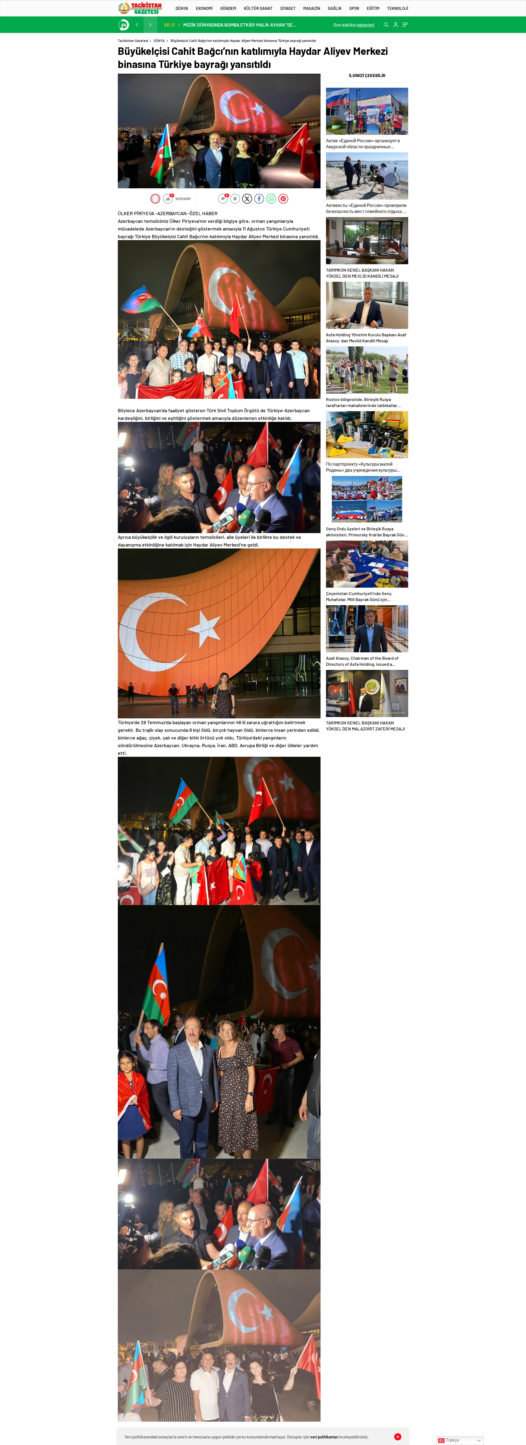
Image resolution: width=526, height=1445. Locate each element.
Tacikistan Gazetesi (133, 40)
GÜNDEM (228, 8)
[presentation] (137, 24)
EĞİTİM (373, 8)
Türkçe (452, 1440)
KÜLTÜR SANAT (258, 8)
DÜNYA (182, 8)
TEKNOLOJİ (397, 8)
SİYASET (288, 8)
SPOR (354, 8)
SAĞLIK (335, 8)
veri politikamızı (324, 1436)
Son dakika (354, 24)
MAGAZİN (311, 8)
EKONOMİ (204, 8)
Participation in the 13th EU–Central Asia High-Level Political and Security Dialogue (240, 24)
